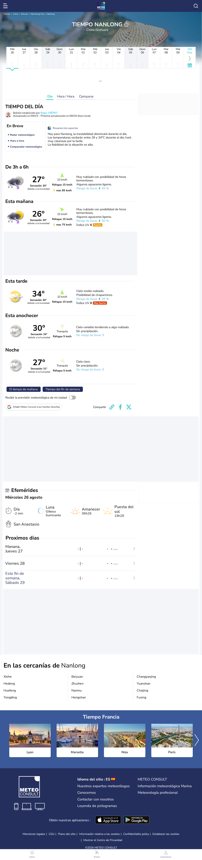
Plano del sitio (67, 834)
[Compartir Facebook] (120, 407)
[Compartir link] (111, 407)
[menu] (6, 6)
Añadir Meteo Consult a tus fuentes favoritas (36, 406)
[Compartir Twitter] (128, 407)
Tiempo (7, 14)
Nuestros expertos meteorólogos (103, 786)
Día (49, 96)
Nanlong (51, 14)
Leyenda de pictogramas (97, 805)
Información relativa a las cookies (99, 834)
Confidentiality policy (136, 834)
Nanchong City (37, 14)
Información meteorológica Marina (165, 786)
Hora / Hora (65, 96)
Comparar (86, 96)
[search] (196, 6)
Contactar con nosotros (95, 799)
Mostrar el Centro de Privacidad (102, 840)
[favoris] (126, 24)
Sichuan (24, 14)
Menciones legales (34, 834)
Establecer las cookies (165, 834)
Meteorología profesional (158, 792)
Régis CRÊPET (49, 113)
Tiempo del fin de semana (63, 389)
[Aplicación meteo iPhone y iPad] (108, 820)
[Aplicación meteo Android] (136, 820)
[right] (197, 740)
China (15, 14)
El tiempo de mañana (23, 389)
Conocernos (86, 792)
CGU (51, 834)
